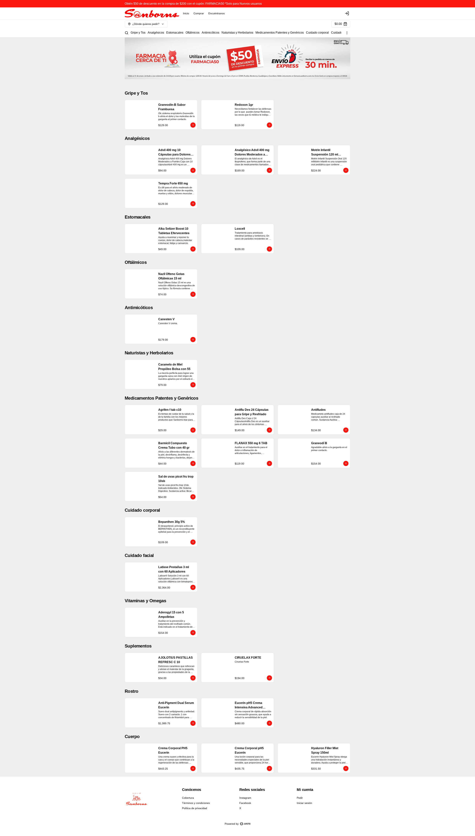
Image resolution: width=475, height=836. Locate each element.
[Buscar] (126, 33)
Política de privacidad (194, 808)
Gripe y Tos (138, 32)
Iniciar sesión (304, 802)
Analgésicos (156, 32)
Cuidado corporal (317, 32)
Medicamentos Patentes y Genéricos (279, 32)
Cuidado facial (340, 32)
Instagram (245, 797)
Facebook (245, 802)
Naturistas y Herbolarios (237, 32)
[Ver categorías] (347, 32)
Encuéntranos (216, 13)
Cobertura (188, 797)
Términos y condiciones (196, 802)
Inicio (186, 13)
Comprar (199, 13)
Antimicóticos (210, 32)
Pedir (300, 797)
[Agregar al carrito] (193, 125)
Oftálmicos (192, 32)
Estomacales (174, 32)
